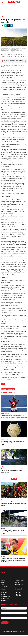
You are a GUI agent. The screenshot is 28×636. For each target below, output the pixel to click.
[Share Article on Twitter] (8, 26)
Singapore (4, 578)
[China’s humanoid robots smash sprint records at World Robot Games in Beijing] (14, 403)
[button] (25, 61)
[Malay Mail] (14, 3)
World (3, 580)
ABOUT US (3, 594)
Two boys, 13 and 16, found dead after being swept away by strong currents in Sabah (13, 503)
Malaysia (4, 576)
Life (2, 16)
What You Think (19, 580)
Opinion (17, 578)
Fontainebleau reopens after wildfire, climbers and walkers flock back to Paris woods (13, 470)
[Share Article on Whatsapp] (5, 26)
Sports (17, 582)
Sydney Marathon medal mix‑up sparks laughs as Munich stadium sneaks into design (13, 443)
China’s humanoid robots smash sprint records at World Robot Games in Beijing (14, 416)
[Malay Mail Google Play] (20, 593)
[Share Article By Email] (2, 26)
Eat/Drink (4, 586)
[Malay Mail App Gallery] (17, 596)
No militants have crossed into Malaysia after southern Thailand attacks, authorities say (14, 532)
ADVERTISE (4, 600)
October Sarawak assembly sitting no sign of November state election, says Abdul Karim (13, 560)
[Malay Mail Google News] (20, 596)
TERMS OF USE (5, 598)
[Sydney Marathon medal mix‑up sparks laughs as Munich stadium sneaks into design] (14, 429)
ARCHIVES (4, 592)
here (24, 56)
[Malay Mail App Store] (17, 593)
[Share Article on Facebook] (11, 26)
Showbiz (17, 576)
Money (3, 582)
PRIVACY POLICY (5, 596)
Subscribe (5, 622)
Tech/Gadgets (19, 584)
